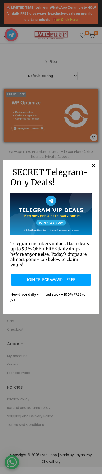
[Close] (93, 165)
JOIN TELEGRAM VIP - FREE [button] (51, 279)
